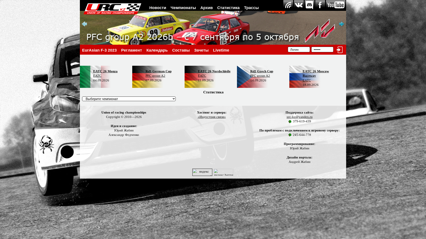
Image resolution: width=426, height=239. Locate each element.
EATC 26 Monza (105, 71)
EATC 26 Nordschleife (214, 71)
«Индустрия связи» (212, 117)
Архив (206, 8)
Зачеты (201, 50)
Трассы (251, 8)
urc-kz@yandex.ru (300, 117)
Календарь (157, 50)
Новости (157, 8)
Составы (181, 50)
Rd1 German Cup (159, 71)
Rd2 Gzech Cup (261, 71)
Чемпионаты (183, 8)
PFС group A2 (155, 75)
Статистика (228, 8)
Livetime (221, 50)
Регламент (131, 50)
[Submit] (177, 94)
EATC (97, 75)
